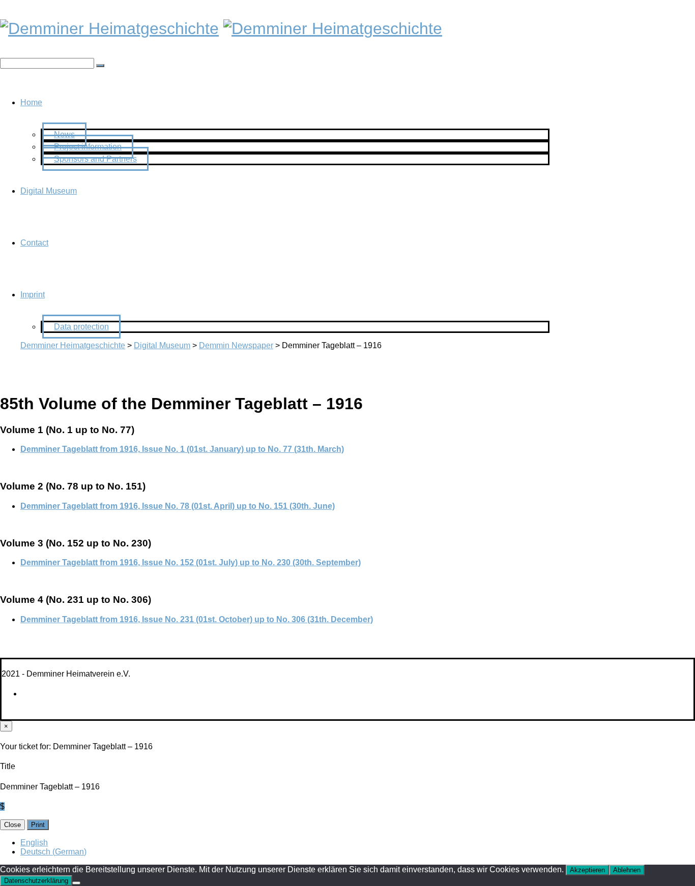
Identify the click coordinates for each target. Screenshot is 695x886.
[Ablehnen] (76, 882)
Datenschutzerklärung (36, 880)
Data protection (81, 326)
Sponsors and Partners (95, 159)
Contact (34, 242)
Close (12, 825)
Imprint (32, 294)
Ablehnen (627, 870)
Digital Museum (48, 191)
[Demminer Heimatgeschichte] (109, 28)
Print (38, 825)
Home (31, 102)
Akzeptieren (587, 870)
